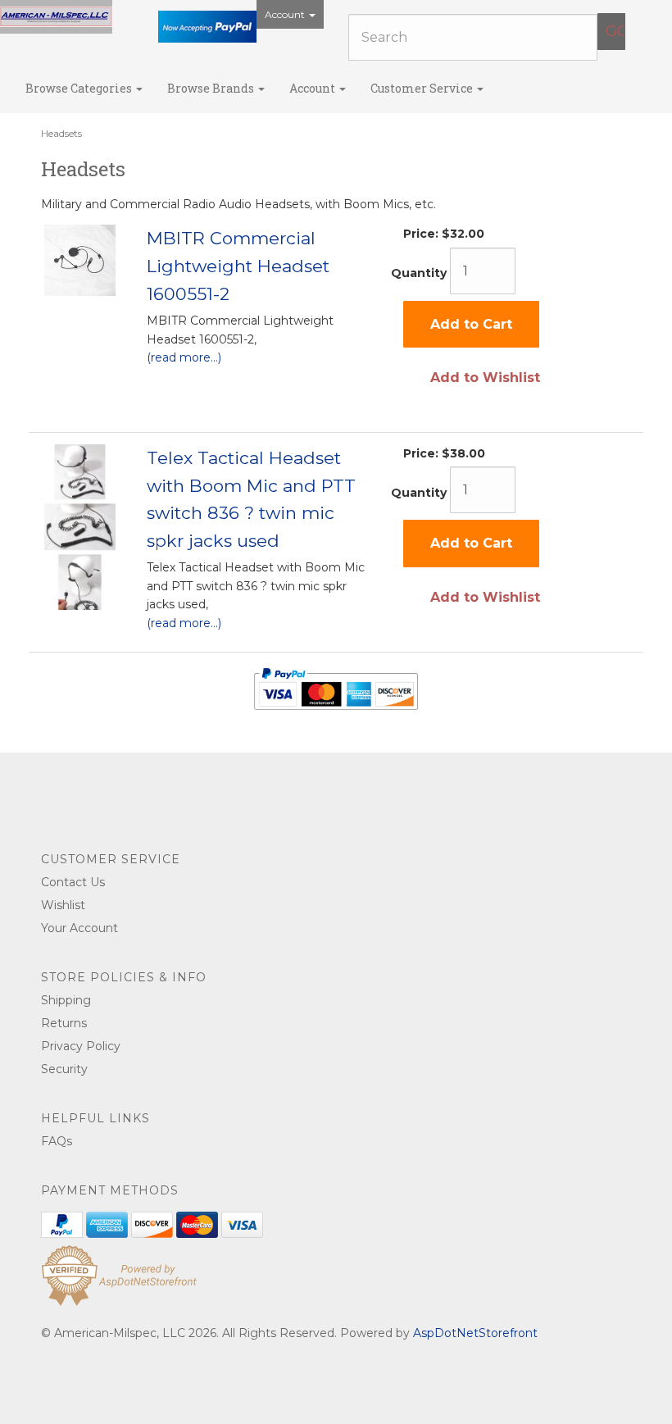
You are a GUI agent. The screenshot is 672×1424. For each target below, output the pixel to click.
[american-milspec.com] (56, 17)
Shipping (66, 1000)
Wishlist (63, 905)
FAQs (56, 1141)
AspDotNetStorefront (475, 1333)
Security (64, 1069)
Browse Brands (212, 88)
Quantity (419, 273)
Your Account (79, 928)
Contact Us (73, 882)
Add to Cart (471, 324)
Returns (64, 1023)
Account (286, 14)
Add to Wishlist (485, 377)
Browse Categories (79, 88)
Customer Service (422, 88)
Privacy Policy (80, 1046)
